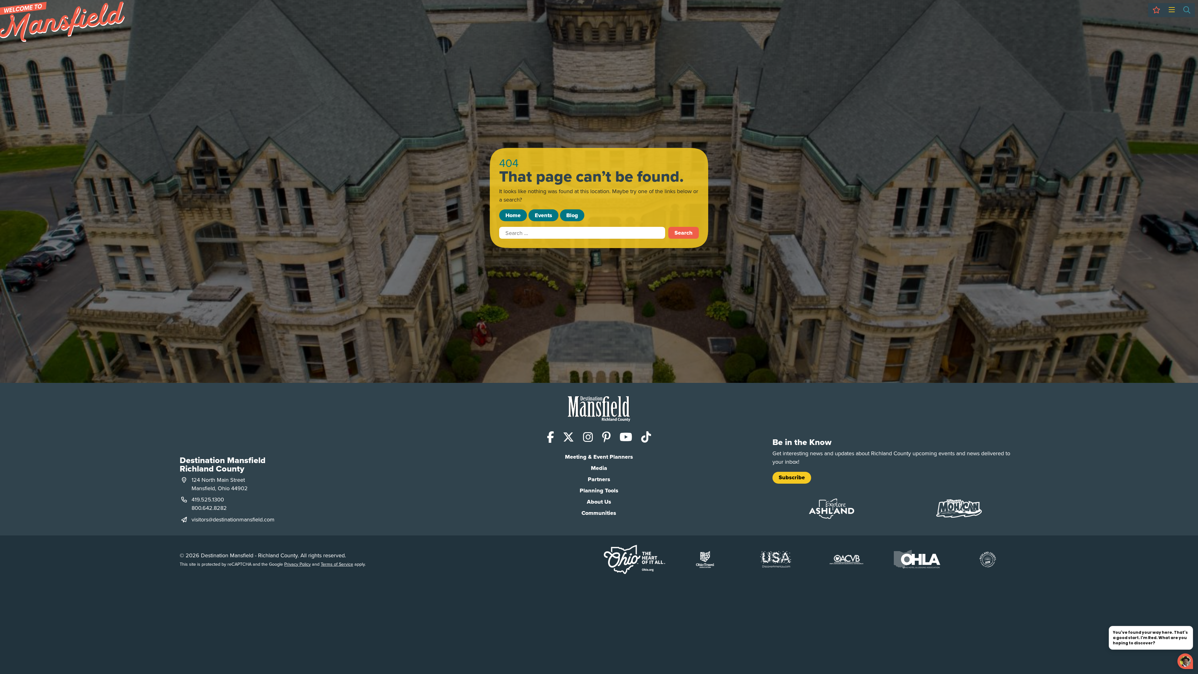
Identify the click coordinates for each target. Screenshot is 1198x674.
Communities (599, 513)
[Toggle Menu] (1171, 10)
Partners (599, 479)
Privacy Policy (297, 564)
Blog (572, 215)
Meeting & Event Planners (599, 457)
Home (513, 215)
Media (599, 468)
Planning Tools (599, 490)
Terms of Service (337, 564)
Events (543, 215)
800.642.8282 (209, 508)
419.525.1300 (208, 499)
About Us (599, 502)
